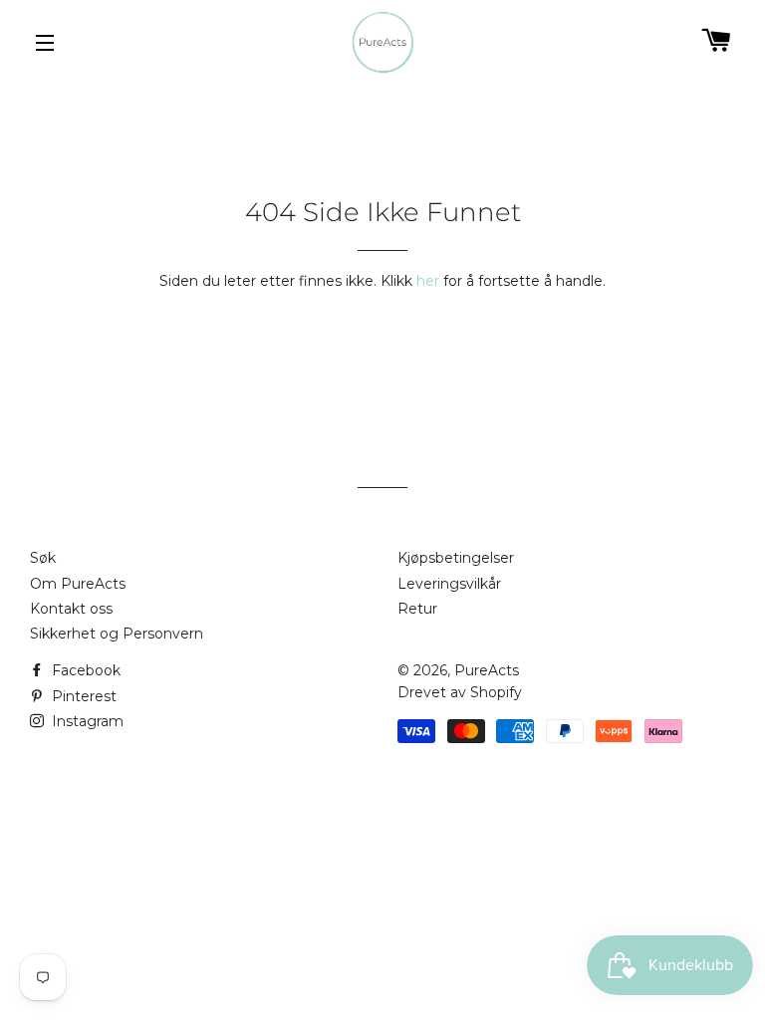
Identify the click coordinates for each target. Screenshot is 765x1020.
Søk (43, 558)
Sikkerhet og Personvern (116, 633)
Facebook (84, 670)
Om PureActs (78, 584)
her (427, 281)
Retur (417, 609)
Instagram (86, 721)
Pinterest (82, 696)
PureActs (486, 670)
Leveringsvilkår (449, 584)
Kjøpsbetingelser (455, 558)
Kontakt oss (71, 609)
